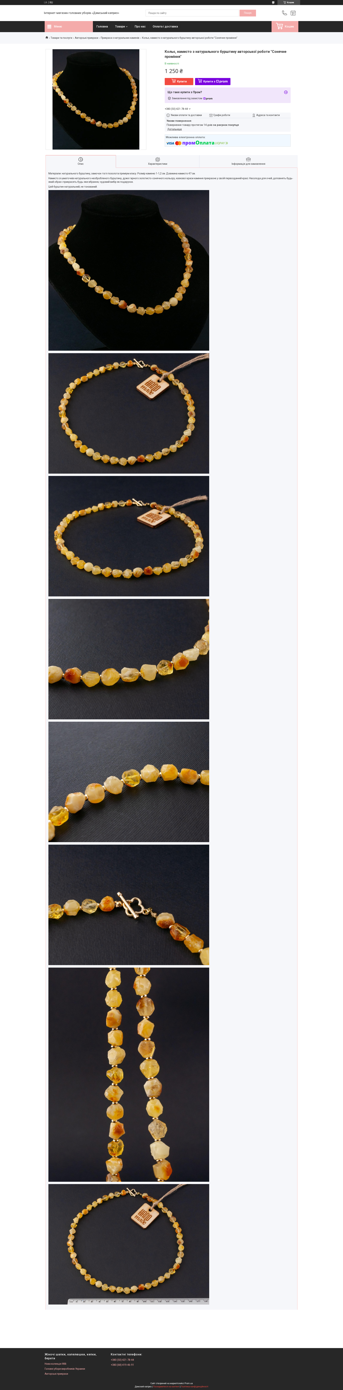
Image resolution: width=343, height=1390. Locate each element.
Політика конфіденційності (194, 1386)
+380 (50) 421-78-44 (122, 1359)
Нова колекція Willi (55, 1363)
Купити (182, 81)
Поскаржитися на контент (166, 1386)
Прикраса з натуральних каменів (120, 37)
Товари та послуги (61, 37)
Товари (120, 26)
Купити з (209, 81)
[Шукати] (248, 13)
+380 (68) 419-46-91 (122, 1364)
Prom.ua (189, 1383)
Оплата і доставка (165, 26)
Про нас (140, 26)
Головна (102, 26)
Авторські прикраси (86, 37)
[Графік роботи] (293, 13)
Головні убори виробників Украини (65, 1368)
